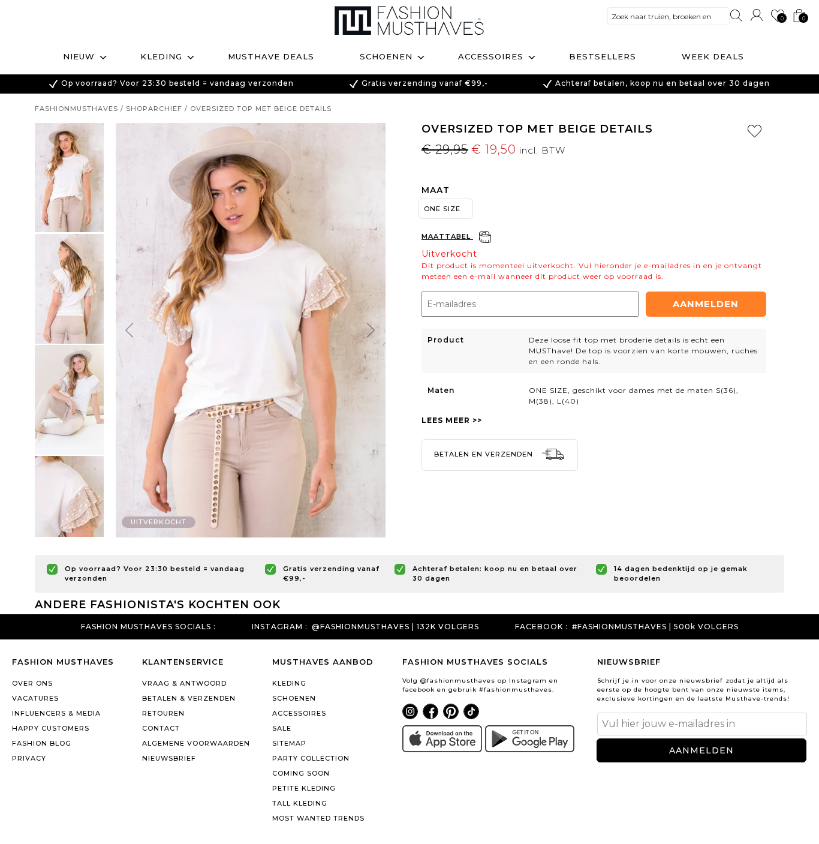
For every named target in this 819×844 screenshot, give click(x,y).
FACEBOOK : (541, 626)
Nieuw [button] (79, 56)
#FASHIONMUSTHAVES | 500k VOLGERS (655, 626)
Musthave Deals (271, 56)
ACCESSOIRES (299, 713)
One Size (442, 209)
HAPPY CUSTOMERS (50, 728)
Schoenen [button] (386, 56)
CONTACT (161, 728)
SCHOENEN (294, 698)
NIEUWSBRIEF (169, 758)
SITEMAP (289, 743)
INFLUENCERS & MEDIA (56, 713)
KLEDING (289, 683)
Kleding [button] (161, 56)
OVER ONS (32, 683)
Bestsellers (602, 56)
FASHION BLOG (41, 743)
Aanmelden (706, 304)
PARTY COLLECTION (311, 758)
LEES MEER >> (451, 420)
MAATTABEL (447, 236)
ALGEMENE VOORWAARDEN (196, 743)
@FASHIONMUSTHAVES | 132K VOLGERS (395, 626)
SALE (281, 728)
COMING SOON (301, 773)
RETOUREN (163, 713)
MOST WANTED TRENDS (318, 818)
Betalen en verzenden (484, 454)
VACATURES (35, 698)
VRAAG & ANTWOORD (184, 683)
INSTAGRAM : (280, 626)
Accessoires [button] (490, 56)
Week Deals (713, 56)
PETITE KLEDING (304, 788)
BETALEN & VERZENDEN (189, 698)
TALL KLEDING (299, 803)
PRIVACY (29, 758)
